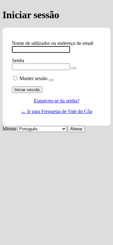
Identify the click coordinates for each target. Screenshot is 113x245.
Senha (18, 60)
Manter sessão (33, 78)
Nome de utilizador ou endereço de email (52, 43)
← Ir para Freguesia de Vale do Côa (56, 111)
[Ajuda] (51, 80)
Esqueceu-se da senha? (56, 100)
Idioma (9, 128)
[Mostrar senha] (73, 68)
